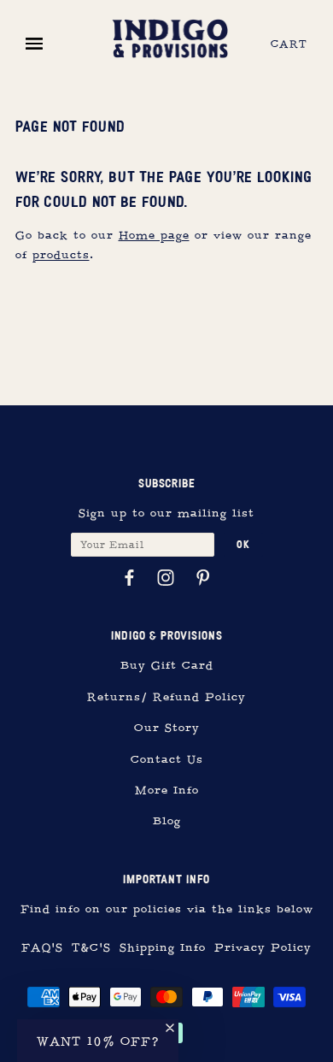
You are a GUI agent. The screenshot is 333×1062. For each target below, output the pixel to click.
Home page (154, 235)
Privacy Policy (263, 948)
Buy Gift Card (166, 665)
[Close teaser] (169, 1027)
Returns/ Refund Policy (166, 697)
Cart (289, 44)
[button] (97, 1040)
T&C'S (91, 948)
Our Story (167, 728)
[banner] (170, 36)
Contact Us (167, 759)
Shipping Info (163, 948)
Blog (167, 821)
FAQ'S (42, 948)
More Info (167, 790)
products (61, 255)
